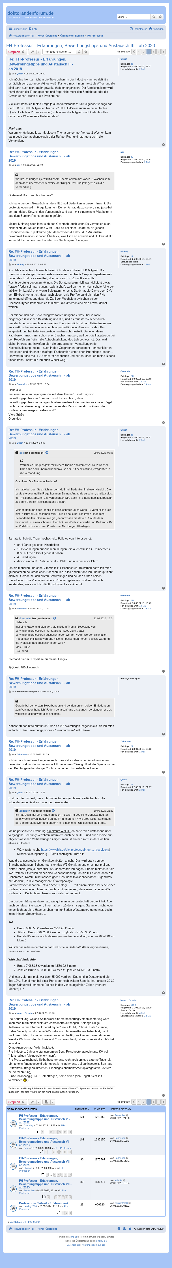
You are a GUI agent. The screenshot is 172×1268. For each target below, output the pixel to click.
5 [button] (158, 52)
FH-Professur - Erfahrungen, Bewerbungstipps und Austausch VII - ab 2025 (45, 1184)
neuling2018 (30, 1206)
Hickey (124, 251)
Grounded (125, 371)
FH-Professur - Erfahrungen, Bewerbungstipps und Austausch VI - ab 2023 (45, 1142)
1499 (133, 1005)
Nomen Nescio (128, 1000)
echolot (119, 1180)
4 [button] (153, 52)
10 (51, 1132)
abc (122, 152)
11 (55, 1132)
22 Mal (147, 1015)
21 (132, 64)
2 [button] (143, 52)
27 (132, 746)
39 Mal (147, 384)
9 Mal (147, 162)
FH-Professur (63, 1148)
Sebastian (120, 1115)
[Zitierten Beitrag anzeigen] (47, 453)
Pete (26, 1148)
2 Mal (142, 69)
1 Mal (142, 751)
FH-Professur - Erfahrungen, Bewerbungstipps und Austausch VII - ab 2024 (45, 1162)
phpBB (74, 1236)
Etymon (28, 1168)
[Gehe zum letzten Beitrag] (127, 1115)
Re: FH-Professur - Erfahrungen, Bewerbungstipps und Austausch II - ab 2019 (41, 64)
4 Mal (142, 1013)
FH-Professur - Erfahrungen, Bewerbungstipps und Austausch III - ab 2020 (80, 45)
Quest (123, 59)
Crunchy (28, 1125)
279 (133, 376)
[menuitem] (32, 29)
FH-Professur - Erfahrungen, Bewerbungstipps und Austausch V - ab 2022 (44, 1119)
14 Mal (142, 381)
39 (132, 157)
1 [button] (139, 52)
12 (132, 256)
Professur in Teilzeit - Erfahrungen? (44, 1203)
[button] (133, 51)
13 (65, 1132)
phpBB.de (101, 1241)
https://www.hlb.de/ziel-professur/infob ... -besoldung (75, 849)
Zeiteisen (125, 741)
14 (70, 1132)
